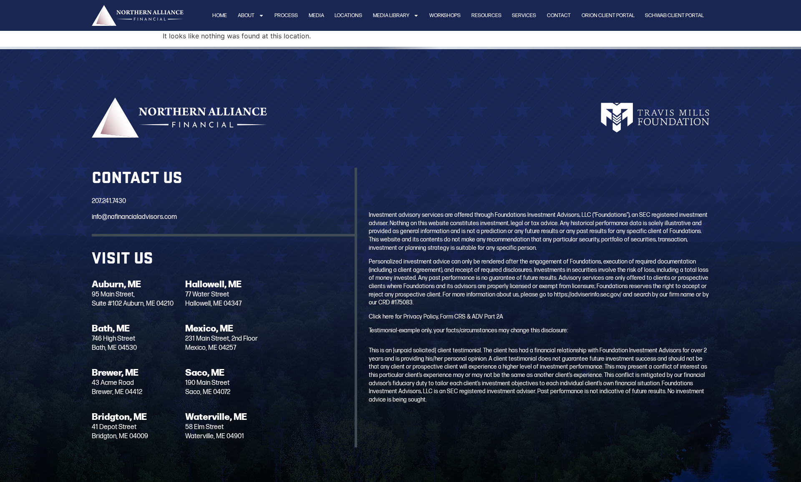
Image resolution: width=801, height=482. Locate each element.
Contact (559, 15)
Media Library (391, 15)
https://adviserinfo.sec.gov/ (588, 294)
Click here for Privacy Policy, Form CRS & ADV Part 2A (436, 316)
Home (219, 15)
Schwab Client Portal (674, 15)
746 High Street (113, 339)
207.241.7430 (109, 201)
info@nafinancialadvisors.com (134, 217)
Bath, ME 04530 (114, 348)
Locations (348, 15)
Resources (486, 15)
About (246, 15)
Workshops (445, 15)
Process (286, 15)
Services (524, 15)
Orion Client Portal (608, 15)
